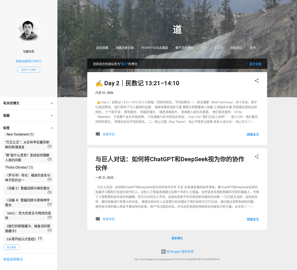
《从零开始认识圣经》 (23, 238)
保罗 (204, 48)
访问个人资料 (28, 69)
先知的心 (237, 48)
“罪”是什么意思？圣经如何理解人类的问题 (28, 157)
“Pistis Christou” (18, 167)
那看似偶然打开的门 (28, 61)
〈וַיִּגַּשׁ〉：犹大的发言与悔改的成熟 (28, 215)
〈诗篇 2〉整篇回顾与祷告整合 (28, 190)
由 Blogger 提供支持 (180, 251)
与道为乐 (28, 51)
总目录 (218, 48)
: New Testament (18, 134)
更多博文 (177, 238)
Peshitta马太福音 (154, 48)
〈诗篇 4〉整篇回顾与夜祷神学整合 (28, 202)
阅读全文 (253, 134)
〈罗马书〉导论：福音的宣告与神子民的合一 (28, 177)
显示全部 (255, 64)
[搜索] (264, 11)
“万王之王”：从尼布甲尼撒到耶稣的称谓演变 (28, 144)
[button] (256, 81)
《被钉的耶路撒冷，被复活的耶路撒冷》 (28, 228)
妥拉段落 (102, 48)
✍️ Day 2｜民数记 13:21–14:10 (137, 83)
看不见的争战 (184, 48)
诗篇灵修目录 (125, 48)
